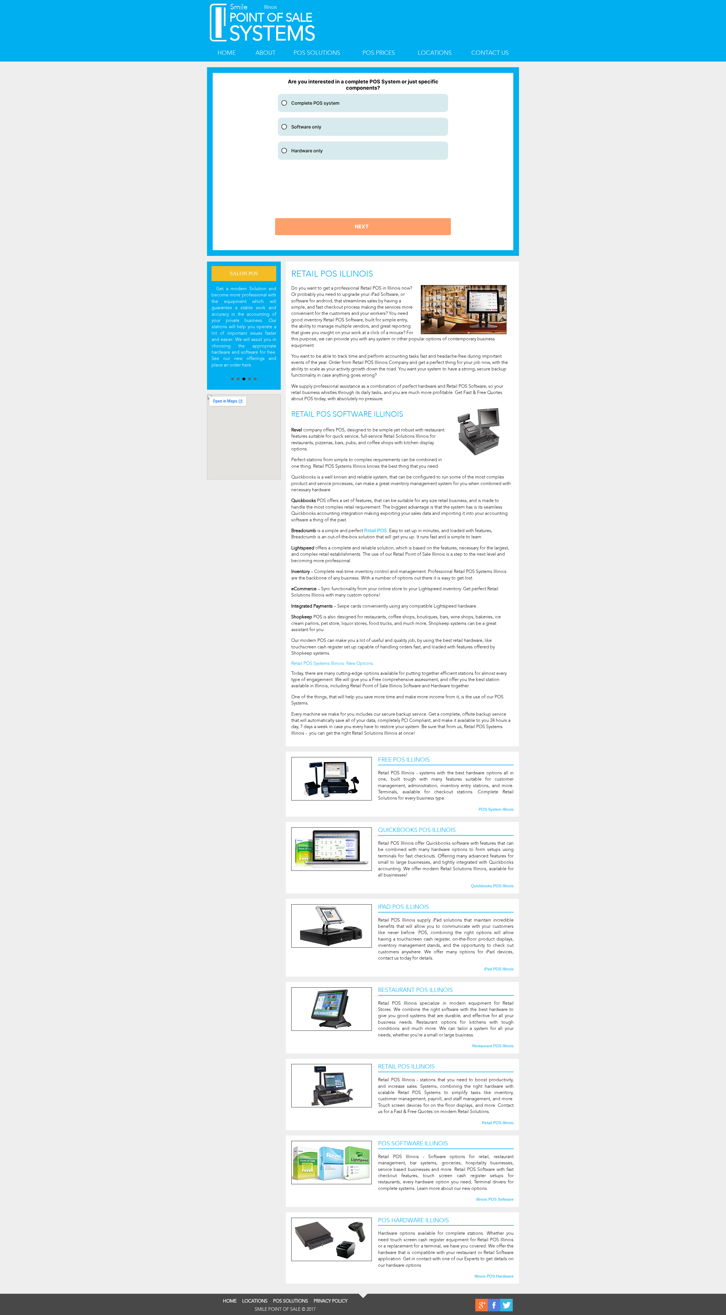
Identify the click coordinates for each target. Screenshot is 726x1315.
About (266, 52)
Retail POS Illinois (498, 1123)
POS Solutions (317, 52)
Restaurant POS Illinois (493, 1046)
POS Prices (378, 52)
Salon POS (244, 273)
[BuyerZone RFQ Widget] (363, 161)
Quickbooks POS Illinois (492, 886)
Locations (435, 52)
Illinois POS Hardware (494, 1276)
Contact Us (490, 52)
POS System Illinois (496, 810)
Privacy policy (330, 1301)
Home (227, 52)
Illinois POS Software (495, 1200)
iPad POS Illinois (499, 969)
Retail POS (375, 530)
